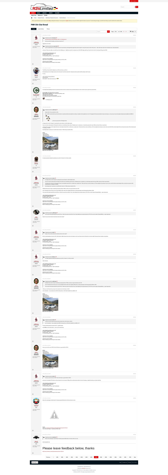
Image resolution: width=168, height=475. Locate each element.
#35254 (134, 107)
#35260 (134, 278)
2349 (86, 457)
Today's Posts (33, 15)
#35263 (134, 373)
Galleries (57, 13)
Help (120, 462)
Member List (40, 15)
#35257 (134, 210)
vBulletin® (84, 468)
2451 (125, 457)
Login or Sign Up (133, 1)
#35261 (134, 317)
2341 (77, 457)
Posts (34, 28)
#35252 (134, 68)
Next (135, 457)
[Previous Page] (124, 32)
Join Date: (34, 46)
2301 (72, 457)
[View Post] (56, 37)
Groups (50, 13)
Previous (48, 457)
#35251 (134, 35)
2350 (91, 457)
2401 (120, 457)
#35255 (134, 156)
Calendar (45, 15)
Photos (48, 28)
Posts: (34, 47)
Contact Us (124, 462)
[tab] (33, 29)
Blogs (38, 13)
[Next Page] (126, 32)
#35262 (134, 345)
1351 (57, 457)
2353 (106, 457)
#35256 (134, 175)
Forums (33, 13)
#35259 (134, 254)
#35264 (134, 398)
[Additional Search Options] (134, 7)
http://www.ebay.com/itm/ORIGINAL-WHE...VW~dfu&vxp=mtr (55, 39)
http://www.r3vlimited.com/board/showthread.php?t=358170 (53, 451)
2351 (96, 457)
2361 (116, 457)
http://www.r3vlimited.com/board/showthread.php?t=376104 (56, 427)
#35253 (134, 87)
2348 (82, 457)
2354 (111, 457)
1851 (62, 457)
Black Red (34, 462)
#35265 (134, 434)
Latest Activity (41, 28)
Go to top (134, 462)
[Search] (136, 7)
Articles (44, 13)
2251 (67, 457)
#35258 (134, 229)
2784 (130, 457)
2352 (101, 457)
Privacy (129, 462)
